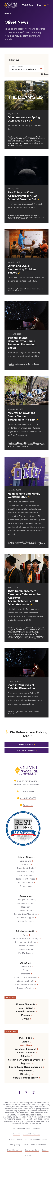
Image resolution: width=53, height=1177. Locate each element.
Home (7, 13)
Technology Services (25, 879)
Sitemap (28, 1155)
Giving (26, 970)
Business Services (25, 988)
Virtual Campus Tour (26, 1077)
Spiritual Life (25, 861)
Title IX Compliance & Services (34, 1144)
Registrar (25, 907)
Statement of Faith (25, 981)
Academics (26, 895)
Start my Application (26, 750)
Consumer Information (25, 984)
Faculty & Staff (25, 1007)
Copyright (16, 1134)
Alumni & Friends (25, 1011)
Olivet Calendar (25, 882)
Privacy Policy (15, 1144)
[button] (28, 5)
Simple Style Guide (32, 1150)
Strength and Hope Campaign (25, 1066)
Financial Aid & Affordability (25, 938)
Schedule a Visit (26, 744)
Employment (25, 1070)
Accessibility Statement (32, 1134)
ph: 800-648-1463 (28, 791)
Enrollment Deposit (25, 1048)
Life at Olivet (25, 857)
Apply (25, 935)
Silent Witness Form (14, 1150)
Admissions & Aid (25, 931)
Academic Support (25, 917)
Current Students (25, 1004)
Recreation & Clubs (25, 868)
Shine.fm (45, 1150)
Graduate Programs (25, 903)
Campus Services (26, 875)
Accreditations (25, 910)
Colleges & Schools (26, 900)
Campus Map (26, 886)
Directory (25, 1074)
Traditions (25, 974)
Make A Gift (25, 1038)
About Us (25, 962)
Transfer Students (25, 946)
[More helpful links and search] (44, 5)
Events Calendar (25, 1052)
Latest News (25, 1045)
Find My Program (25, 949)
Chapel (25, 1041)
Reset (46, 74)
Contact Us (28, 805)
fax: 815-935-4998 (28, 798)
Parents (25, 1015)
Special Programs (25, 921)
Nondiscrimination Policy (18, 1139)
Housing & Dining (25, 871)
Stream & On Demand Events (26, 1059)
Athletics (25, 864)
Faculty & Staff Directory (25, 914)
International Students (25, 942)
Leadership (25, 966)
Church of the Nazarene (25, 977)
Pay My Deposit (25, 953)
